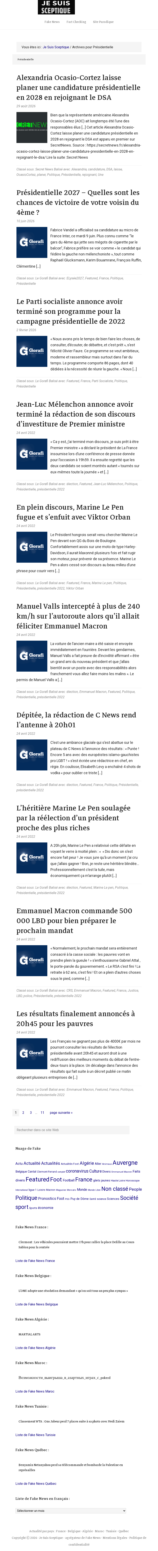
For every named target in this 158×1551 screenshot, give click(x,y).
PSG (67, 1199)
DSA (109, 169)
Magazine (61, 1190)
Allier (98, 1163)
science (101, 1198)
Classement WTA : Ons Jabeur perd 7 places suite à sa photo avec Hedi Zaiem (71, 1421)
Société (129, 1198)
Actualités (50, 1163)
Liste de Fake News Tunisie (35, 1435)
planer (41, 175)
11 (43, 1112)
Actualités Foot (70, 1163)
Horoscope (132, 1180)
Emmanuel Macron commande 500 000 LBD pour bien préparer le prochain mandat (74, 921)
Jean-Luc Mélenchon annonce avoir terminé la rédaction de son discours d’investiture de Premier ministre (75, 414)
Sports (33, 1208)
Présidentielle (71, 175)
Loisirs (41, 1189)
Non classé (114, 1189)
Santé (92, 1199)
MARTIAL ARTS (29, 1334)
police (27, 996)
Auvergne (125, 1162)
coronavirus (77, 1171)
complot (61, 1172)
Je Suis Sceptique (79, 7)
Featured (91, 278)
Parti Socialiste (102, 381)
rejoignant (89, 175)
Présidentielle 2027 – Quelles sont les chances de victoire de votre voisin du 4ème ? (78, 202)
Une (100, 175)
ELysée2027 (75, 278)
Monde (82, 1190)
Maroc (99, 1531)
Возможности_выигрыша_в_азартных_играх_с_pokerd (64, 1377)
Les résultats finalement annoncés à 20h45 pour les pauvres (75, 1019)
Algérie (87, 1163)
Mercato (71, 1190)
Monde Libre (94, 1190)
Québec (123, 1531)
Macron (50, 1189)
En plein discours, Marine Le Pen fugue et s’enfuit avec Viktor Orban (73, 512)
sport (21, 1207)
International (21, 1190)
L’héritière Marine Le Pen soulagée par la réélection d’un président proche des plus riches (73, 818)
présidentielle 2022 (51, 489)
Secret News (44, 169)
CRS (70, 990)
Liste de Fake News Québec (35, 1484)
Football (68, 1180)
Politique (53, 175)
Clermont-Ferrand (47, 1171)
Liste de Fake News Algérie (35, 1348)
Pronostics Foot (51, 1199)
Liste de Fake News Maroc (34, 1391)
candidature (96, 169)
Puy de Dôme (79, 1199)
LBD (19, 996)
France (104, 278)
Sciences (113, 1199)
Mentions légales (115, 1537)
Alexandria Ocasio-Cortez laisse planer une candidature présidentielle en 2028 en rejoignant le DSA (78, 87)
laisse (118, 169)
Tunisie (111, 1531)
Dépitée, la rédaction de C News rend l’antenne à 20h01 (76, 720)
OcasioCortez (26, 175)
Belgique (21, 1171)
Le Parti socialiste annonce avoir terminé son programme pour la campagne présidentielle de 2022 (70, 311)
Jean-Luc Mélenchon (108, 484)
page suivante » (61, 1113)
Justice (133, 990)
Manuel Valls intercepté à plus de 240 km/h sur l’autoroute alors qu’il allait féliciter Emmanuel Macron (78, 616)
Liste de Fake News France (35, 1261)
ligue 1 (33, 1189)
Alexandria (79, 169)
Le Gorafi (41, 278)
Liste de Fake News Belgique (36, 1304)
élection (72, 484)
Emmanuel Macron (93, 692)
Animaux (107, 1164)
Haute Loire (118, 1180)
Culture (95, 1171)
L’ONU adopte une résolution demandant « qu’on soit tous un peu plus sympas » (73, 1290)
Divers (106, 1171)
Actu (19, 1163)
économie (45, 1208)
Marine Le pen (102, 583)
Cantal (32, 1171)
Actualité (31, 1163)
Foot (56, 1179)
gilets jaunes (101, 1180)
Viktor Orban (75, 588)
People (135, 1189)
